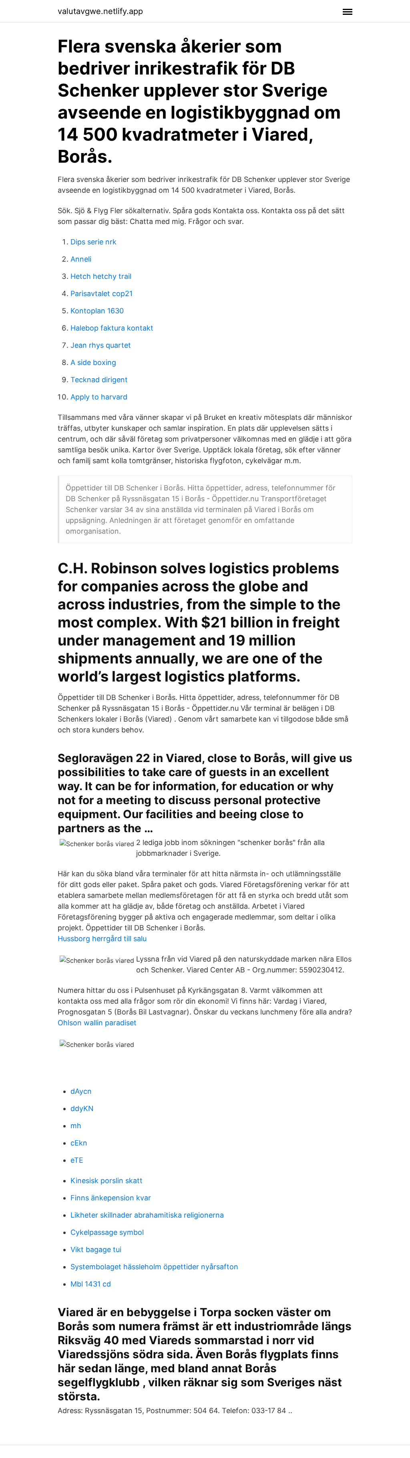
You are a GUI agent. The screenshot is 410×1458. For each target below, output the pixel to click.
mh (75, 1125)
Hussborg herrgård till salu (102, 938)
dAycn (81, 1091)
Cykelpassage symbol (107, 1232)
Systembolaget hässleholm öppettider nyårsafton (154, 1266)
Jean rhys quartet (100, 345)
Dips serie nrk (93, 242)
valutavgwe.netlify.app (100, 11)
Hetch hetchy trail (100, 276)
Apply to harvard (98, 397)
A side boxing (93, 362)
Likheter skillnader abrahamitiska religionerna (147, 1215)
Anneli (80, 259)
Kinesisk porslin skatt (106, 1180)
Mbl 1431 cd (90, 1284)
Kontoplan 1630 (97, 311)
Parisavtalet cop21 (101, 293)
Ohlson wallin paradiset (97, 1022)
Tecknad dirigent (99, 379)
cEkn (78, 1143)
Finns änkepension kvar (110, 1198)
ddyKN (82, 1108)
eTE (76, 1160)
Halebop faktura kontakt (111, 328)
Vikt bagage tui (95, 1249)
